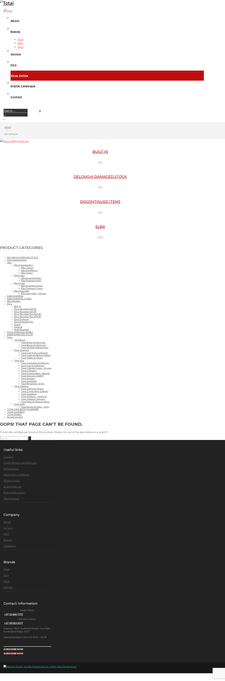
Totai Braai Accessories (33, 343)
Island (17, 325)
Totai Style (19, 404)
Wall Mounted (21, 330)
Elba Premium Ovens (32, 289)
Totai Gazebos (29, 394)
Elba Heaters (14, 301)
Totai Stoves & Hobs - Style (35, 407)
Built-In (100, 151)
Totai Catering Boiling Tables (35, 355)
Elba (100, 226)
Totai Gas (19, 361)
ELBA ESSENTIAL (15, 296)
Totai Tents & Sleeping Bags (35, 402)
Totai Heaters (28, 379)
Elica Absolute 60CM (25, 309)
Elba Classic (27, 268)
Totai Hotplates (29, 381)
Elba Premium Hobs (31, 281)
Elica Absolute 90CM (25, 312)
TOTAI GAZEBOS (16, 412)
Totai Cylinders (29, 371)
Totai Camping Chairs (32, 389)
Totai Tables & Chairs (32, 358)
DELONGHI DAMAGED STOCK (100, 176)
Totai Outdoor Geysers (33, 399)
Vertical (18, 327)
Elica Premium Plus (23, 322)
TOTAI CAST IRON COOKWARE (23, 409)
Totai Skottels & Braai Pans (34, 348)
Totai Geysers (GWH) (32, 376)
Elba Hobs (19, 276)
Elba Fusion (27, 273)
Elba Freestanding (23, 265)
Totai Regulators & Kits (32, 384)
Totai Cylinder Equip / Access (36, 368)
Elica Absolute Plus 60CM (27, 314)
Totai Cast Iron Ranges (32, 366)
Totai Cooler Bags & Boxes (34, 392)
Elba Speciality (21, 291)
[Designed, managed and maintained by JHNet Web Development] (40, 666)
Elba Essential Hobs (31, 278)
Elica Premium (21, 319)
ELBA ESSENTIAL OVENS (19, 299)
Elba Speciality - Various (33, 294)
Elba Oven (19, 283)
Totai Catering (21, 350)
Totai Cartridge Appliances (35, 363)
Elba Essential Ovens (32, 286)
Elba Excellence (29, 271)
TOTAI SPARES (14, 415)
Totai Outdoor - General (34, 397)
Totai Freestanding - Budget (35, 374)
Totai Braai (19, 340)
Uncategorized (15, 417)
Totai (9, 337)
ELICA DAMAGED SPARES (20, 332)
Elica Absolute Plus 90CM (27, 317)
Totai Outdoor (21, 386)
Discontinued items (100, 201)
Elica (9, 304)
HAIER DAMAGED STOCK (20, 335)
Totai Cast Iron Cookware (34, 353)
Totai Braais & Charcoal (33, 345)
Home (7, 127)
